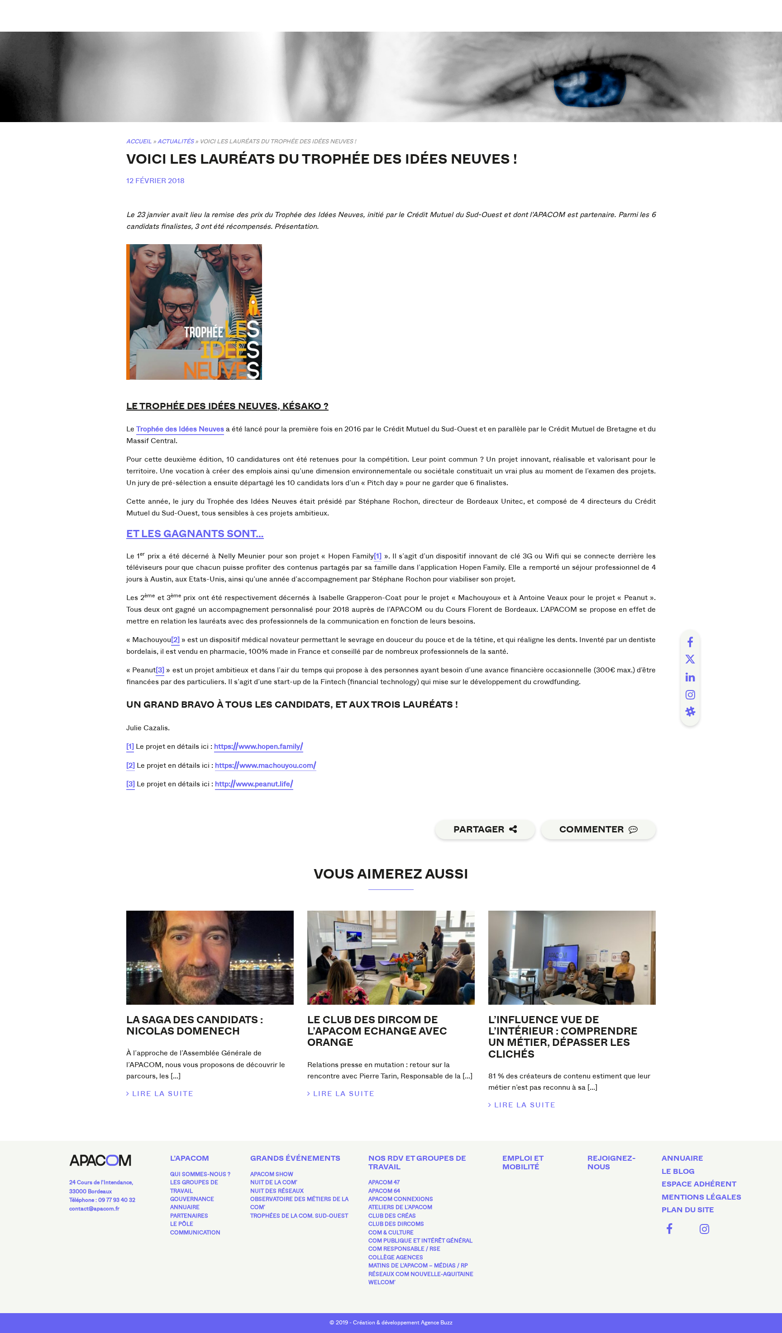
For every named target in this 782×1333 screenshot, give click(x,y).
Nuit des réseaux (277, 1191)
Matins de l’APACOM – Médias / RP (418, 1265)
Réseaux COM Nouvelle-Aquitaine (420, 1274)
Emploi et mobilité (522, 1162)
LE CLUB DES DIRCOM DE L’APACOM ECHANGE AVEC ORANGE (377, 1031)
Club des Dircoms (396, 1224)
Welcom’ (382, 1282)
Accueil (139, 141)
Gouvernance (192, 1199)
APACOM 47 (384, 1182)
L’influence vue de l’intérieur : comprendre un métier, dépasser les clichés (563, 1037)
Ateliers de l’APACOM (400, 1207)
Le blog (678, 1172)
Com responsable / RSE (404, 1249)
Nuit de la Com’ (273, 1182)
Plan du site (688, 1210)
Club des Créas (392, 1216)
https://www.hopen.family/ (258, 746)
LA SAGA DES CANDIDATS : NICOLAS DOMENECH (194, 1025)
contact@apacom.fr (94, 1208)
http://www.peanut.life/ (254, 784)
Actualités (175, 141)
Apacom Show (271, 1174)
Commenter (591, 829)
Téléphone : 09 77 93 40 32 (102, 1200)
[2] (175, 639)
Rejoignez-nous (611, 1162)
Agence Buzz (437, 1322)
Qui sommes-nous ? (200, 1174)
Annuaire (185, 1207)
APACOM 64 (384, 1191)
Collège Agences (395, 1257)
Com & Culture (391, 1232)
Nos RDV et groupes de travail (417, 1162)
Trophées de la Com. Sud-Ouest (299, 1216)
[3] (160, 670)
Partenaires (189, 1216)
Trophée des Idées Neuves (180, 429)
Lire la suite (163, 1093)
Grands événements (295, 1158)
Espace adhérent (699, 1184)
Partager (479, 829)
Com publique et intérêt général (420, 1240)
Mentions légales (701, 1197)
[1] (377, 556)
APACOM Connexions (400, 1199)
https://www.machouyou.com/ (265, 765)
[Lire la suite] (210, 958)
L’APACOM (189, 1158)
